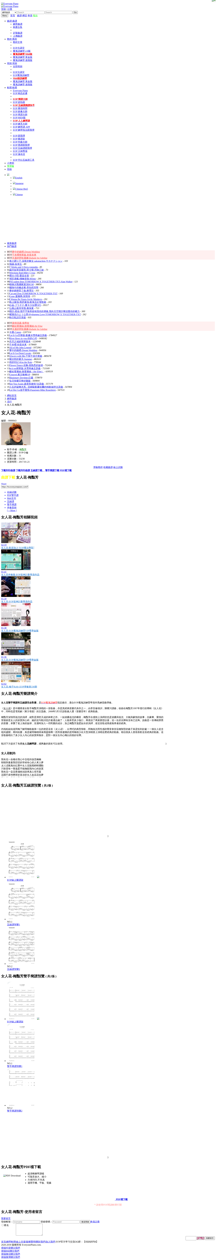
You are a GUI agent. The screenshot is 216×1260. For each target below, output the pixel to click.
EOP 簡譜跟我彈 (21, 145)
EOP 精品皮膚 (20, 93)
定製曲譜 (17, 33)
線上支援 (21, 1241)
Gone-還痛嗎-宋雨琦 (19, 296)
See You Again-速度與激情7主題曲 (26, 384)
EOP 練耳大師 (20, 124)
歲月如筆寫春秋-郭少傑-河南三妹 (26, 270)
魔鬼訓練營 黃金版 (22, 57)
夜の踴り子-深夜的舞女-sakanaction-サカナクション (35, 261)
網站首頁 (11, 395)
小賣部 (10, 163)
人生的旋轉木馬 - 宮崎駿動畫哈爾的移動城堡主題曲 (36, 387)
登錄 (3, 9)
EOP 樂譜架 (19, 139)
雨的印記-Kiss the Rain (20, 362)
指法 (35, 15)
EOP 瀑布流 (19, 154)
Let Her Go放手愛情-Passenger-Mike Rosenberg (32, 390)
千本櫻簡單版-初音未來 (24, 255)
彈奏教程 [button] (98, 467)
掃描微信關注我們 (10, 1254)
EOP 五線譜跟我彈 (22, 148)
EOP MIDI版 (19, 117)
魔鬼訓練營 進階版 (22, 60)
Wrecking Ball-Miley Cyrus (22, 273)
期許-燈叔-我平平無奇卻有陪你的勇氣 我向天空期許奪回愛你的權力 (44, 311)
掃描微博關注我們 (10, 1257)
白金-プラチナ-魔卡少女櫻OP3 (25, 305)
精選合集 (17, 27)
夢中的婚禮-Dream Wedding (26, 251)
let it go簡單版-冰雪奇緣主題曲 (25, 368)
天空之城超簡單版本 (20, 341)
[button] (8, 175)
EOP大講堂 (19, 48)
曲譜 (19, 15)
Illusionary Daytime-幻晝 (21, 377)
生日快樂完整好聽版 (20, 381)
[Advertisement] (108, 218)
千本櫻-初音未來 (18, 344)
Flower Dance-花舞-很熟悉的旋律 (26, 365)
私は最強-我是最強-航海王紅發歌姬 (27, 302)
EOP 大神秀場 (20, 151)
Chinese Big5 (21, 189)
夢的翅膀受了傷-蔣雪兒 (21, 290)
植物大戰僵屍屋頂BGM (21, 284)
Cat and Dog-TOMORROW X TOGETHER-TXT (33, 293)
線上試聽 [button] (118, 467)
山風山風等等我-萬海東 (21, 308)
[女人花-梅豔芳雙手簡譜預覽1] (21, 1061)
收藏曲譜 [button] (108, 467)
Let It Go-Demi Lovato (20, 353)
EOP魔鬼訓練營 (21, 75)
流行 (9, 401)
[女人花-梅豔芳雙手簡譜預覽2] (21, 1105)
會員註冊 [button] (95, 1221)
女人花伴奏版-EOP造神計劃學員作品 (20, 574)
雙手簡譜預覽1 (14, 1066)
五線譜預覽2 (13, 969)
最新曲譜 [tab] (11, 243)
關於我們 (40, 1241)
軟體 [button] (9, 87)
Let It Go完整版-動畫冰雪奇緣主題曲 (28, 335)
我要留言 (6, 1218)
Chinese (19, 194)
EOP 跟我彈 (19, 135)
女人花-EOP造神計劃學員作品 (16, 601)
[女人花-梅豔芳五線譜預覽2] (21, 963)
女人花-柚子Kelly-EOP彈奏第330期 (19, 686)
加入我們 (50, 1241)
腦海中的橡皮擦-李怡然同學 (23, 287)
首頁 (12, 15)
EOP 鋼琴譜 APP (21, 127)
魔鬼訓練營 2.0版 (22, 51)
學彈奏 (10, 166)
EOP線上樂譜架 (15, 880)
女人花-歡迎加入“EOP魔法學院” (17, 547)
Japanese (19, 183)
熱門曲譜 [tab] (11, 246)
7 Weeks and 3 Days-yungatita (23, 267)
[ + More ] (12, 510)
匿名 (6, 1225)
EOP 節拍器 (19, 102)
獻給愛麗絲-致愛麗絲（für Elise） (26, 371)
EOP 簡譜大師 (20, 114)
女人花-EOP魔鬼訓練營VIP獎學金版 (19, 630)
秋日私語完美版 (17, 317)
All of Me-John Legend (20, 347)
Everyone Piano (20, 90)
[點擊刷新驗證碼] (200, 1238)
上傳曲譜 (17, 36)
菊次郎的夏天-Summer (20, 359)
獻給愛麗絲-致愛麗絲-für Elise (27, 326)
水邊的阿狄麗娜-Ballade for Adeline (29, 258)
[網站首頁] (16, 15)
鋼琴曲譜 (17, 24)
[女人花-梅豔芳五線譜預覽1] (21, 919)
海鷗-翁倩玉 (15, 264)
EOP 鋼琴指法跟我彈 (23, 130)
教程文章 (17, 42)
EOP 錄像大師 (20, 111)
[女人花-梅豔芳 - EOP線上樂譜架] (38, 877)
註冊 (9, 9)
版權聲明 (30, 1241)
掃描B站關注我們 (10, 1251)
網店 (24, 15)
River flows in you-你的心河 (23, 338)
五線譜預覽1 (13, 924)
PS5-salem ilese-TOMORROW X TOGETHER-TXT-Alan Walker (40, 281)
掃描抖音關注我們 (10, 1248)
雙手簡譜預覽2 (14, 1111)
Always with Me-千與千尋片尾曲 (25, 356)
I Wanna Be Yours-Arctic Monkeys (25, 299)
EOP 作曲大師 (20, 142)
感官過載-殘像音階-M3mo (22, 278)
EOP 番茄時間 (20, 108)
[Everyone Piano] (9, 3)
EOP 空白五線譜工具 (23, 160)
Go (75, 12)
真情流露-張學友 (20, 323)
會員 (30, 15)
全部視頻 (17, 66)
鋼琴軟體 (11, 1241)
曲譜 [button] (9, 21)
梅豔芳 (22, 449)
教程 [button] (9, 39)
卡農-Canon (15, 332)
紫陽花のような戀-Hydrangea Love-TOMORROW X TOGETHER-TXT (45, 314)
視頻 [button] (9, 63)
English (18, 178)
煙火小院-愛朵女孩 (19, 275)
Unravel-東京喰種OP (19, 374)
